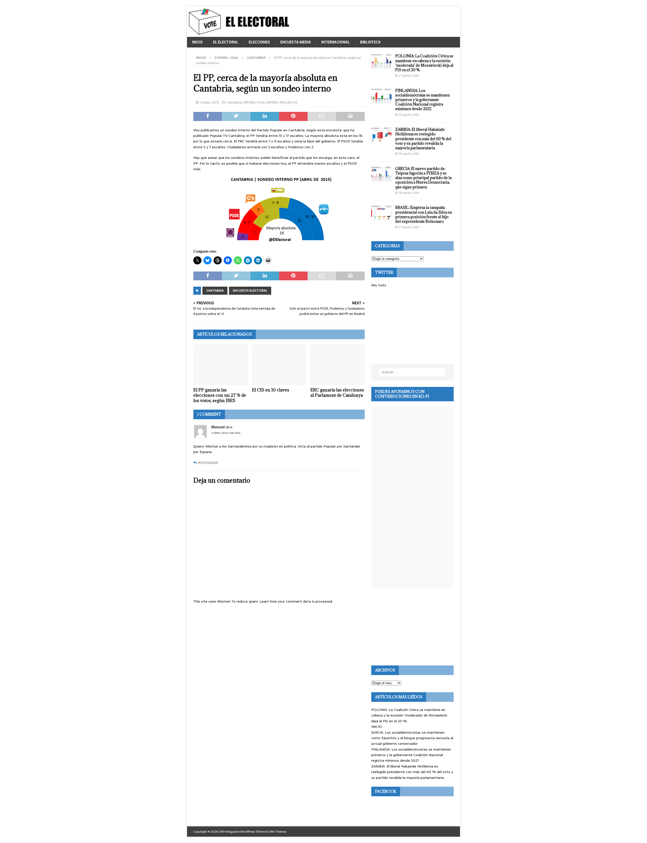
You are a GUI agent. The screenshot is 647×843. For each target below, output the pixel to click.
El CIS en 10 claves (270, 390)
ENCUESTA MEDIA (295, 42)
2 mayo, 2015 (209, 102)
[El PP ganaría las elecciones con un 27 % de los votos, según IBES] (220, 364)
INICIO (197, 42)
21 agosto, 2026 (409, 75)
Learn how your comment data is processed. (296, 601)
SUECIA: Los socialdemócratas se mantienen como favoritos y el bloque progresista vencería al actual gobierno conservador (412, 738)
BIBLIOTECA (370, 42)
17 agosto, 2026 (409, 227)
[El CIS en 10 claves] (279, 364)
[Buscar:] (412, 372)
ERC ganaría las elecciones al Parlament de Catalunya (337, 392)
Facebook (385, 791)
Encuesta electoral (250, 290)
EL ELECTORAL (225, 42)
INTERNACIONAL (335, 42)
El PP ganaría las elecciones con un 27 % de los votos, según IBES (219, 395)
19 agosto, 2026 (409, 114)
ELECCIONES (259, 42)
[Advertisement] (412, 326)
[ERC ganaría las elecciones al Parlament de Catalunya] (337, 364)
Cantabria (234, 102)
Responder (208, 462)
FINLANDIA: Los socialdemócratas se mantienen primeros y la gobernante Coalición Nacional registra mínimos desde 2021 (422, 99)
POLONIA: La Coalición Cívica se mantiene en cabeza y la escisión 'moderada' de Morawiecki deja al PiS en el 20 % (409, 715)
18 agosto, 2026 (409, 153)
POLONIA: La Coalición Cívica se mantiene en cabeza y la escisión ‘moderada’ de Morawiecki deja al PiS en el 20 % (424, 63)
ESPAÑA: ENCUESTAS (281, 102)
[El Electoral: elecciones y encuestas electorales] (240, 34)
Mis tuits (378, 285)
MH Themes (278, 831)
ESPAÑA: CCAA (226, 57)
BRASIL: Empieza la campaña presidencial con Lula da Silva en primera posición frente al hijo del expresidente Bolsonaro (423, 214)
